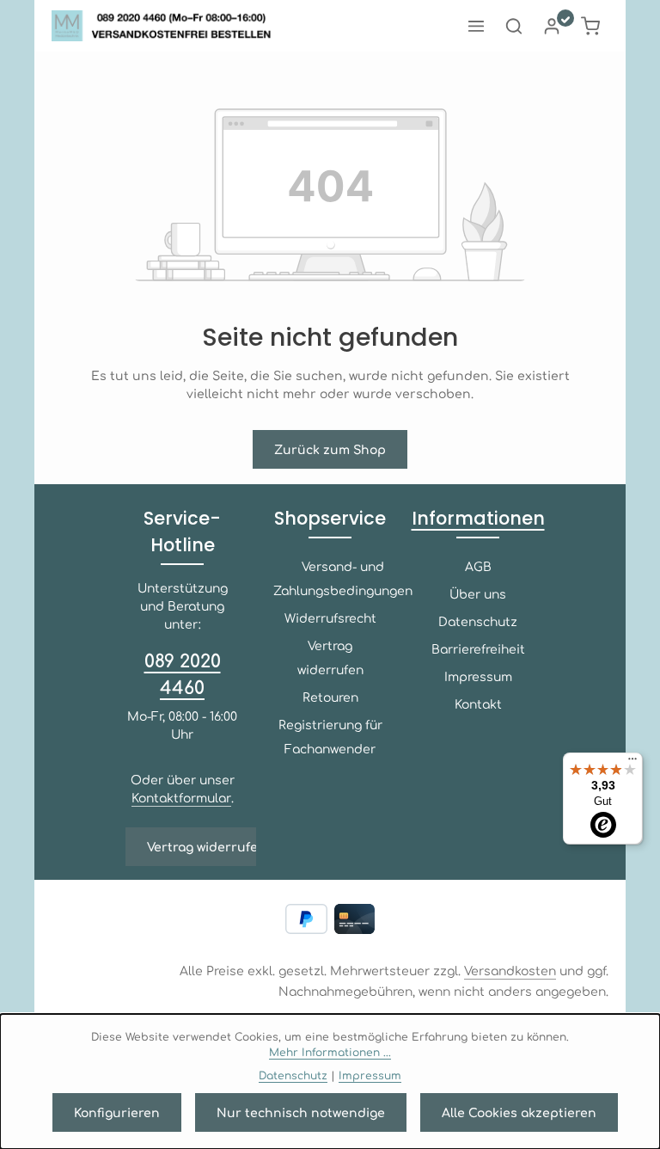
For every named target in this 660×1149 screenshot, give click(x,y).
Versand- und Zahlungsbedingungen (342, 578)
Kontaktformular (181, 797)
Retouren (330, 696)
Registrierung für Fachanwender (330, 736)
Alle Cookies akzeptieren (519, 1112)
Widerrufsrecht (330, 617)
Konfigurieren (117, 1112)
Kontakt (478, 703)
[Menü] (476, 26)
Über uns (477, 593)
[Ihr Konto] (552, 26)
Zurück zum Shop (330, 449)
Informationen (478, 518)
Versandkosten (510, 970)
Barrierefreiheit (478, 648)
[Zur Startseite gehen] (166, 25)
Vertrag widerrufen (206, 846)
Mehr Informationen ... (330, 1052)
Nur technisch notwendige (301, 1112)
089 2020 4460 (182, 673)
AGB (478, 566)
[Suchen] (514, 26)
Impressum (478, 676)
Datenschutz (477, 621)
